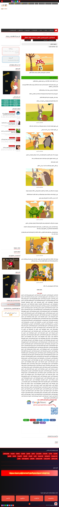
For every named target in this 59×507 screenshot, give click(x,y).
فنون (9, 456)
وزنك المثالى (6, 102)
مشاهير (31, 458)
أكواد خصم (38, 453)
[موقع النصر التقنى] (4, 5)
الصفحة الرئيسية (55, 3)
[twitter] (17, 1)
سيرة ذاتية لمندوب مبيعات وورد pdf (8, 139)
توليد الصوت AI (25, 3)
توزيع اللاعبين (15, 104)
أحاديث (55, 453)
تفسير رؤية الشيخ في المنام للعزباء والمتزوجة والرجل (8, 123)
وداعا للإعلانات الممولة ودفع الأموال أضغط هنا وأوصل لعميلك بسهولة (29, 473)
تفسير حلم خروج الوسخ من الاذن (9, 147)
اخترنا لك (44, 453)
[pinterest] (9, 505)
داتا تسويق (15, 100)
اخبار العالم (51, 30)
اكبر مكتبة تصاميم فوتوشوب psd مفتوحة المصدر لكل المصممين (8, 114)
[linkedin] (11, 505)
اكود (32, 453)
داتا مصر (8, 498)
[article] (31, 430)
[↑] (29, 504)
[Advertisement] (29, 20)
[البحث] (2, 1)
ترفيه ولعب (45, 34)
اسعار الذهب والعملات (53, 34)
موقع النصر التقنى (41, 505)
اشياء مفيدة (27, 30)
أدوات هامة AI (32, 3)
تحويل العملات (6, 105)
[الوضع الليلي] (55, 503)
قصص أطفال (45, 40)
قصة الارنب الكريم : (52, 46)
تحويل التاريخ (15, 105)
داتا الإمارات (36, 498)
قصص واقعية (38, 458)
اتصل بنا (36, 3)
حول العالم (47, 456)
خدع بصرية (40, 456)
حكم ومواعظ (54, 456)
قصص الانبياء (46, 458)
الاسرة (22, 453)
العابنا (17, 453)
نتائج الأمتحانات (34, 30)
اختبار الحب (15, 102)
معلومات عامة (24, 458)
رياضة (30, 456)
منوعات (45, 30)
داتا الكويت (22, 498)
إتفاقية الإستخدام (41, 3)
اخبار (50, 453)
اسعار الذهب (6, 100)
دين (34, 456)
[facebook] (14, 1)
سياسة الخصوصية (48, 3)
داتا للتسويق (21, 30)
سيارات (25, 456)
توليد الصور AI (18, 3)
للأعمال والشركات (13, 30)
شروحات (19, 456)
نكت (18, 458)
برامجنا (12, 453)
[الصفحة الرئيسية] (56, 30)
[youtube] (19, 1)
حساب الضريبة (6, 104)
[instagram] (12, 1)
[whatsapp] (16, 1)
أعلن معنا (11, 3)
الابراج (28, 453)
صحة (14, 456)
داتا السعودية (51, 498)
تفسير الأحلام (6, 453)
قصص (41, 30)
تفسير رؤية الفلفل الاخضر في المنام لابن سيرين (8, 131)
